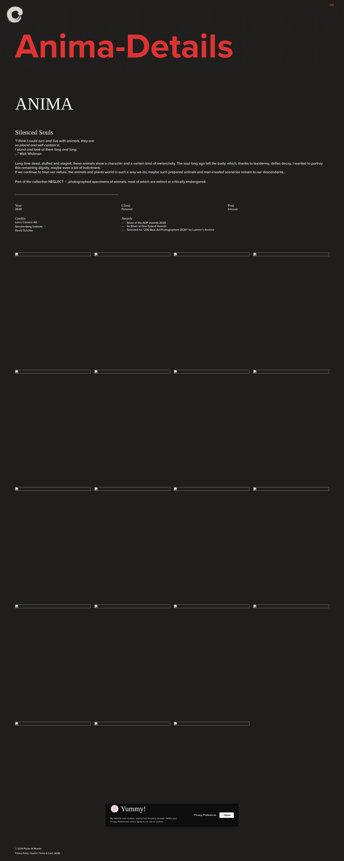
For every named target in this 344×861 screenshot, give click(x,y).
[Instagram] (316, 849)
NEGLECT (56, 181)
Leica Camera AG (26, 222)
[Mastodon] (328, 849)
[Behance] (324, 849)
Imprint (33, 853)
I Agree (227, 815)
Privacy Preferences (205, 815)
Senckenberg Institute (29, 226)
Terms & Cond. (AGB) (49, 853)
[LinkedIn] (320, 849)
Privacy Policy (22, 853)
